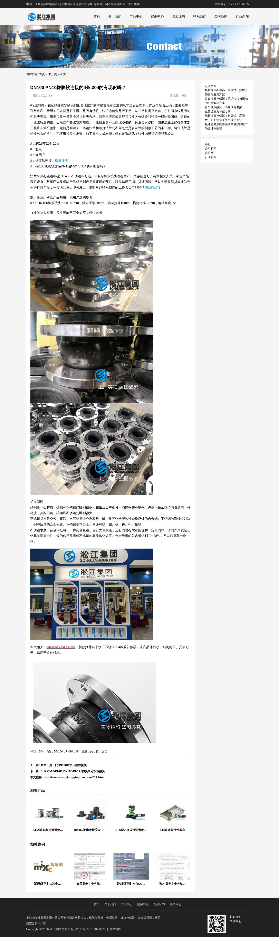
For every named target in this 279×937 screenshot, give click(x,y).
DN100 (58, 751)
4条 (49, 751)
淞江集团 (55, 929)
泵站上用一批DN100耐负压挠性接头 (64, 765)
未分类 (52, 74)
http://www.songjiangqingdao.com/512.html (74, 777)
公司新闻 (221, 16)
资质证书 (178, 16)
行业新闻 (242, 16)
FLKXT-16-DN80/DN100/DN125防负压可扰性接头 (73, 771)
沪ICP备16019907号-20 (90, 929)
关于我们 (114, 16)
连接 (104, 751)
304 (41, 751)
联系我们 (199, 16)
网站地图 (115, 929)
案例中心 (157, 16)
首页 (97, 16)
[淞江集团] (41, 16)
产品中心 (136, 16)
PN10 (69, 751)
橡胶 (84, 751)
